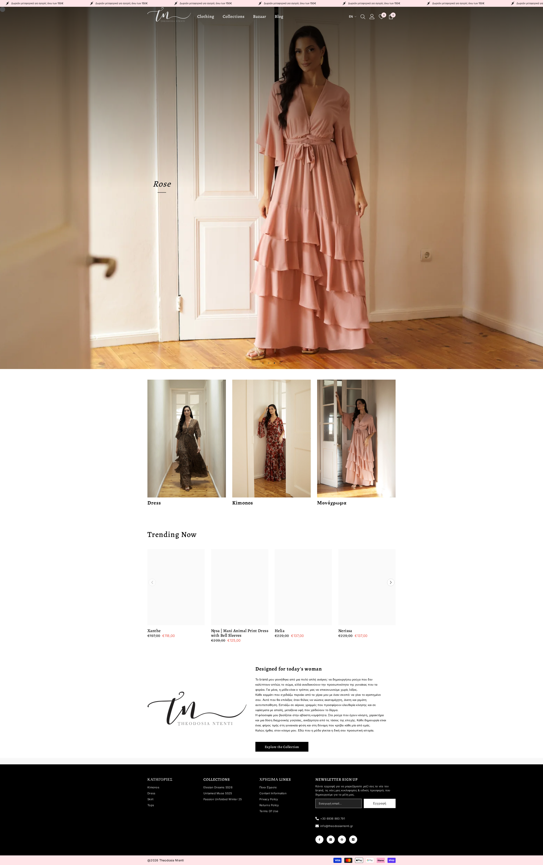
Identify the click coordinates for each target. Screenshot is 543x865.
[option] (271, 188)
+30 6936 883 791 (332, 818)
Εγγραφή (379, 803)
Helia (279, 630)
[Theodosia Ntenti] (197, 709)
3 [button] (274, 363)
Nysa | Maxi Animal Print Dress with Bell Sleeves (239, 633)
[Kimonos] (271, 438)
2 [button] (268, 363)
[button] (8, 188)
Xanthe (154, 630)
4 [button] (280, 363)
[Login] (372, 16)
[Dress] (186, 438)
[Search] (363, 16)
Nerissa (345, 630)
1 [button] (263, 363)
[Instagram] (331, 839)
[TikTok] (353, 839)
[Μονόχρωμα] (356, 438)
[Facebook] (319, 839)
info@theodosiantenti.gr (336, 826)
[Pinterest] (342, 839)
